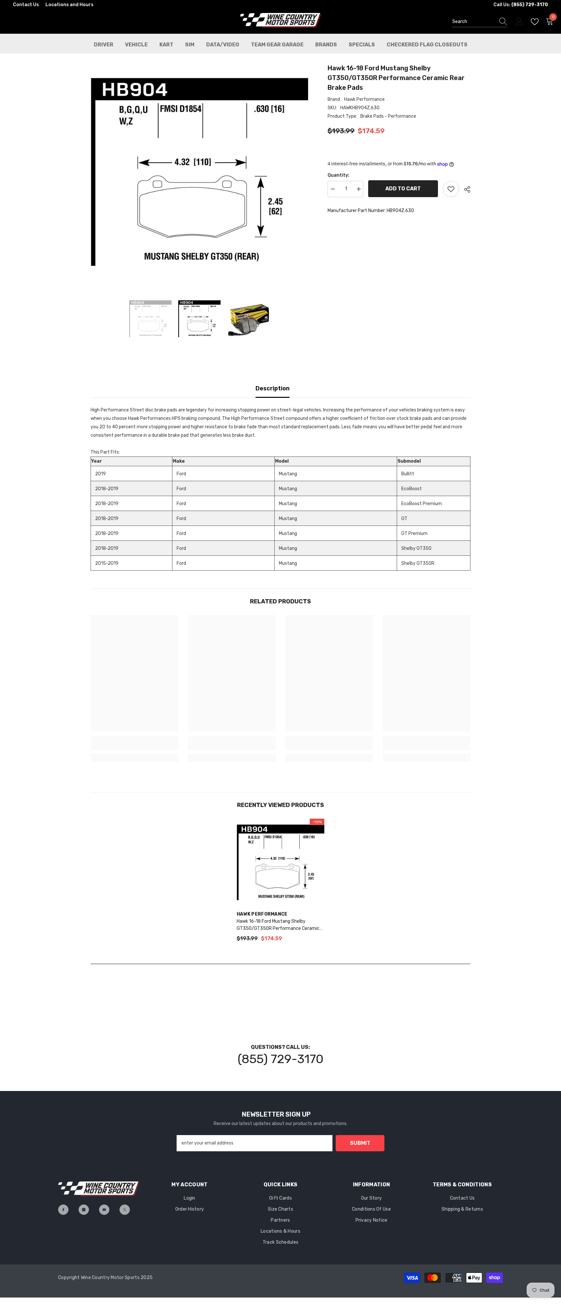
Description (273, 388)
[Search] (479, 22)
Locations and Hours (69, 4)
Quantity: (338, 175)
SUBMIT (360, 1143)
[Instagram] (84, 1209)
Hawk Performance (364, 99)
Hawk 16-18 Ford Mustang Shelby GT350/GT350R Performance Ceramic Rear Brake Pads (278, 925)
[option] (199, 172)
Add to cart (403, 188)
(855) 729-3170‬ (280, 1058)
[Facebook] (63, 1209)
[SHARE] (464, 189)
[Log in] (519, 22)
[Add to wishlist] (451, 189)
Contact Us (26, 4)
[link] (134, 746)
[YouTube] (104, 1209)
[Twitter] (124, 1209)
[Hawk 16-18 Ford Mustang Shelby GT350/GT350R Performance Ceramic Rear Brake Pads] (280, 862)
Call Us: (520, 4)
